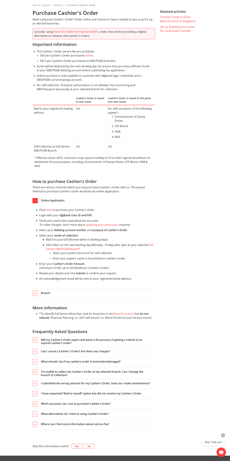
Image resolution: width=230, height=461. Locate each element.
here (49, 210)
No (89, 446)
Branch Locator (123, 314)
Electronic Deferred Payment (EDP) (76, 32)
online (89, 55)
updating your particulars (102, 225)
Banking (58, 5)
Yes (77, 446)
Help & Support (41, 5)
